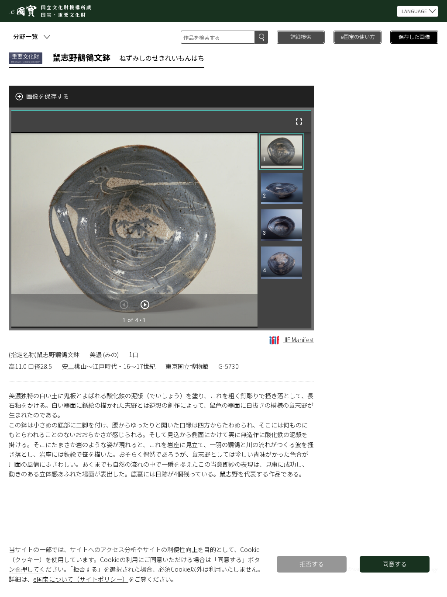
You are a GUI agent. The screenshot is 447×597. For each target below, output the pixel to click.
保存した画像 (414, 36)
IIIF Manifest (298, 339)
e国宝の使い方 (357, 36)
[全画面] (299, 121)
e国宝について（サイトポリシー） (80, 579)
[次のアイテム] (144, 304)
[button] (281, 151)
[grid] (284, 230)
